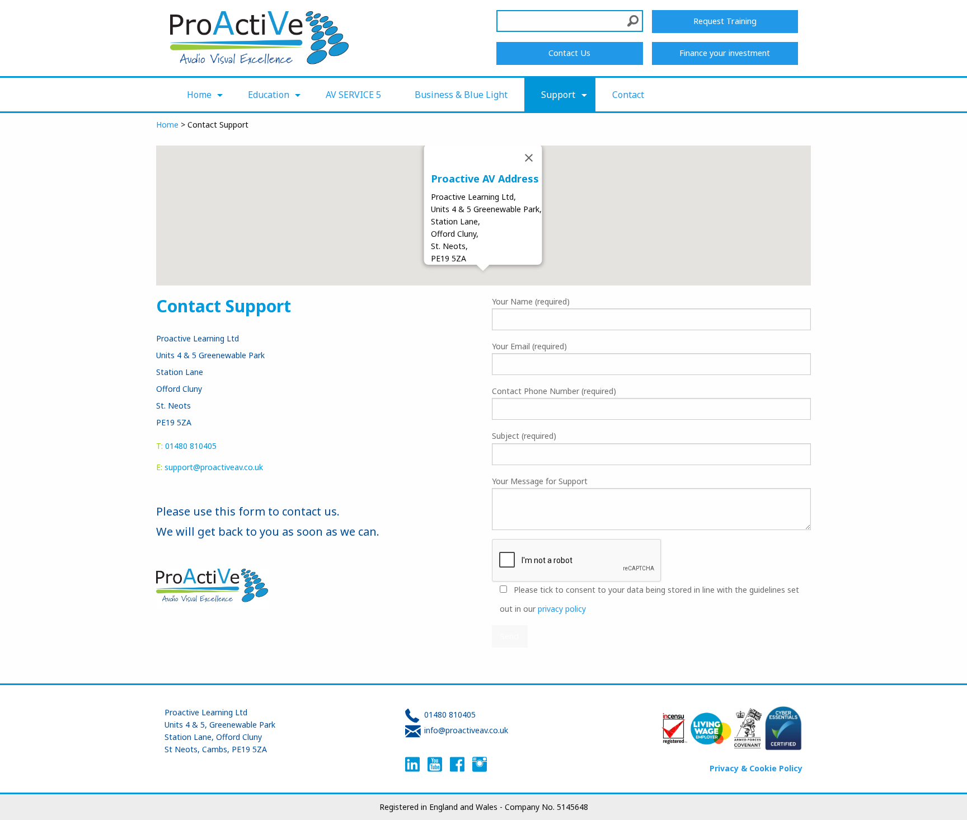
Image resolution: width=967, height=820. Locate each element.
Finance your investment (724, 53)
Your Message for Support (540, 481)
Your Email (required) (529, 346)
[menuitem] (200, 94)
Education (268, 94)
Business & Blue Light (461, 94)
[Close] (528, 157)
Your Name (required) (531, 301)
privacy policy (562, 608)
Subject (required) (524, 435)
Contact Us (569, 53)
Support (558, 94)
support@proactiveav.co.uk (214, 467)
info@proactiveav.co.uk (466, 730)
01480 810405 (450, 714)
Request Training (725, 21)
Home (199, 94)
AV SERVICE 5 (353, 94)
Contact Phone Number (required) (554, 391)
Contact (628, 94)
